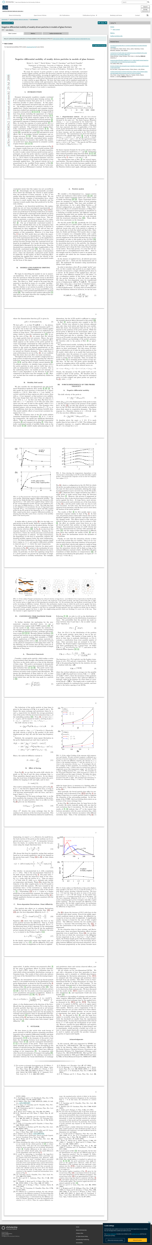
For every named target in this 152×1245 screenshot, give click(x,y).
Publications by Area (89, 15)
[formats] (12, 23)
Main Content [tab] (12, 33)
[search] (148, 2)
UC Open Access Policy (82, 1236)
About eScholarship (15, 15)
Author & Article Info (116, 36)
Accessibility (79, 1242)
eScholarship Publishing (82, 1239)
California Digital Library (7, 1233)
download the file (31, 47)
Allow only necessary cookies (115, 1240)
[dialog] (126, 1233)
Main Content (8, 44)
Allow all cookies (137, 1240)
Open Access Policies (40, 15)
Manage (145, 10)
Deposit (145, 6)
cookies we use (136, 1234)
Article (112, 27)
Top (149, 1222)
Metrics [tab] (33, 33)
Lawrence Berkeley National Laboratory (12, 11)
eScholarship (5, 19)
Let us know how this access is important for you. (77, 38)
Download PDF (6, 23)
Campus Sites (79, 1233)
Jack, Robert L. (10, 30)
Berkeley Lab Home (116, 15)
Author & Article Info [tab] (56, 33)
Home (77, 1227)
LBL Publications (65, 15)
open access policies (58, 38)
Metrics (112, 33)
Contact (137, 15)
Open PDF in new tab (100, 45)
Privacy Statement (111, 1234)
